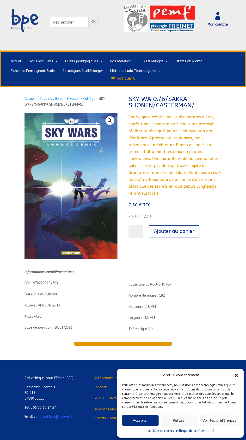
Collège (89, 99)
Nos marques (120, 61)
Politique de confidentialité (195, 431)
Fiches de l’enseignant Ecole (33, 71)
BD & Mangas (153, 61)
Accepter (140, 420)
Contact (100, 387)
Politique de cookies (160, 431)
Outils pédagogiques (81, 61)
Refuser (179, 420)
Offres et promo (189, 61)
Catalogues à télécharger (82, 71)
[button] (236, 375)
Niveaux (73, 99)
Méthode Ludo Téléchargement (135, 71)
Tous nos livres (41, 61)
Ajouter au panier (174, 231)
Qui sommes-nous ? (110, 378)
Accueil (16, 61)
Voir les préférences (219, 420)
